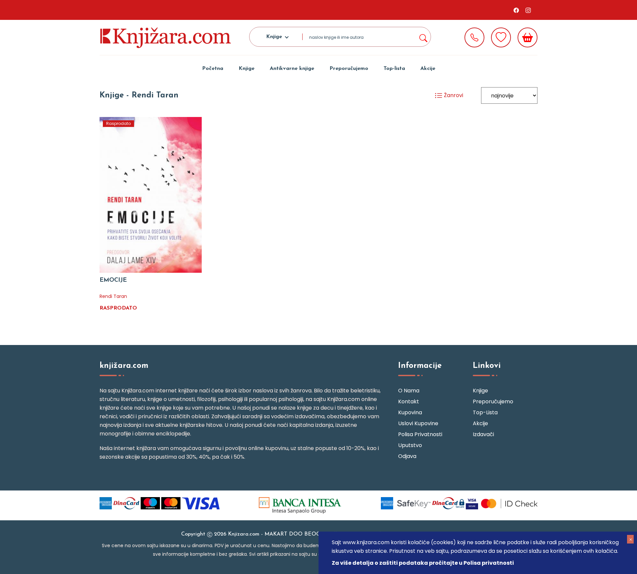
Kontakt (408, 401)
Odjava (407, 456)
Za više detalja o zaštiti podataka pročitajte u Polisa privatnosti (423, 563)
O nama (408, 390)
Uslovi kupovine (418, 423)
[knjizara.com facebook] (516, 10)
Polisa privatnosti (420, 434)
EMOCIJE (113, 280)
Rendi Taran (113, 296)
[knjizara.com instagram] (528, 10)
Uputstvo (410, 445)
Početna (212, 68)
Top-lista (394, 68)
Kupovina (410, 412)
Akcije (427, 68)
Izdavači (483, 434)
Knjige (246, 68)
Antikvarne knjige (292, 68)
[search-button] (423, 37)
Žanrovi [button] (453, 95)
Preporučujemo (348, 68)
